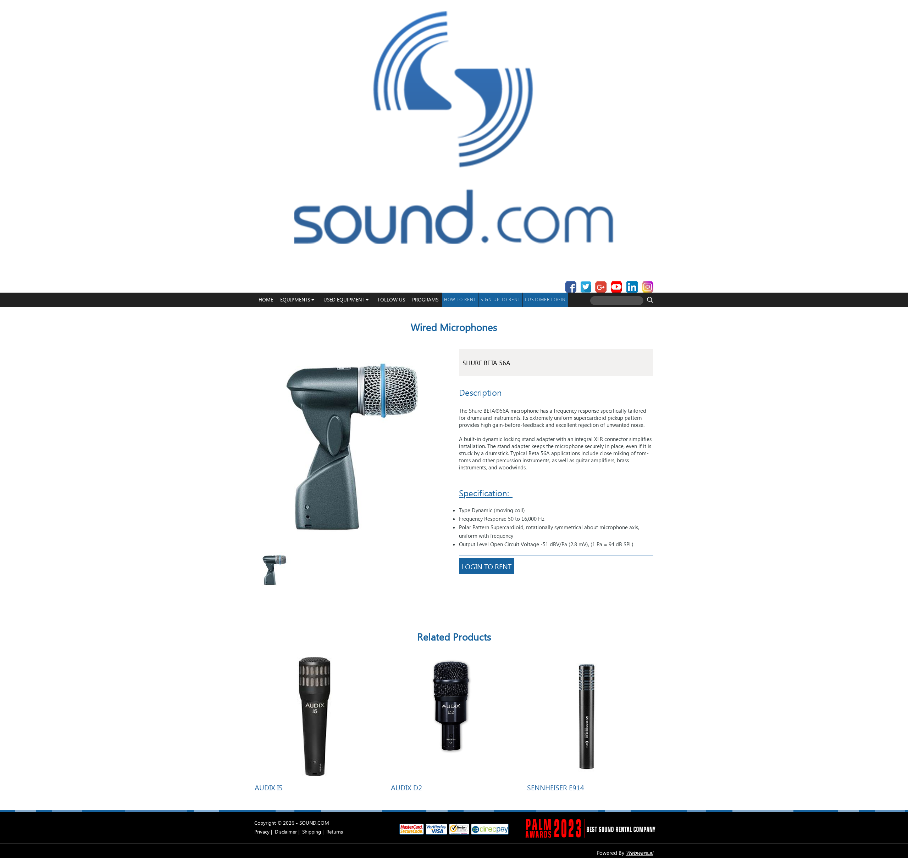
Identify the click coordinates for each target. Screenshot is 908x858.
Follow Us (391, 299)
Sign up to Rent (500, 300)
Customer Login (545, 300)
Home (266, 299)
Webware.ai (639, 852)
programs (425, 299)
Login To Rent (486, 566)
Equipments (295, 299)
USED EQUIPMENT (343, 299)
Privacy (262, 831)
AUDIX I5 (269, 787)
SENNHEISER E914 (555, 787)
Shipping (311, 831)
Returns (334, 831)
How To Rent (460, 300)
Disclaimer (286, 831)
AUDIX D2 (406, 787)
